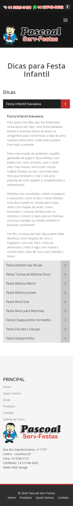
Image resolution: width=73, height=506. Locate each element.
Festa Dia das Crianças (23, 329)
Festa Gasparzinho (20, 338)
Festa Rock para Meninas (25, 311)
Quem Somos (12, 393)
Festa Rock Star (17, 301)
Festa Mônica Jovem (21, 292)
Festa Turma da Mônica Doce (28, 274)
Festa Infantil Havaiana (23, 104)
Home (7, 387)
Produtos (9, 406)
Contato (8, 413)
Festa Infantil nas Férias (24, 265)
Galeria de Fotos (14, 419)
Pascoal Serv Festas (42, 493)
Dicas (6, 400)
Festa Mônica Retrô (20, 283)
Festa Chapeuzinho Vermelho (28, 320)
